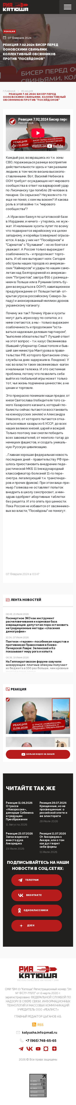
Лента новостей (26, 600)
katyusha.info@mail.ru (39, 1032)
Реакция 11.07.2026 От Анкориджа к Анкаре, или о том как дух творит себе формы (53, 840)
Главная (9, 91)
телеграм (32, 880)
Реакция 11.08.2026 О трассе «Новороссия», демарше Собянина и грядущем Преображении (20, 811)
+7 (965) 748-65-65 (41, 1040)
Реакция (9, 31)
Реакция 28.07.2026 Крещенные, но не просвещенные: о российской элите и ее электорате (53, 809)
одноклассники (36, 910)
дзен (30, 925)
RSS (40, 1024)
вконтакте (34, 895)
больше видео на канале (40, 754)
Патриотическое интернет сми (38, 980)
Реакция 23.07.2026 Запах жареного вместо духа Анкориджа (19, 838)
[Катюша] (15, 7)
